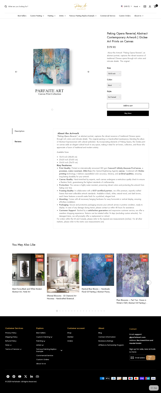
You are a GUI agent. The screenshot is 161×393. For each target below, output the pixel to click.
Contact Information (107, 337)
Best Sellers (22, 15)
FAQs (7, 345)
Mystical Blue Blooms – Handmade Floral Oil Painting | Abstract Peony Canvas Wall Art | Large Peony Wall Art (97, 290)
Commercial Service (107, 15)
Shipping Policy (11, 337)
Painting (51, 15)
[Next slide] (149, 282)
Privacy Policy (10, 333)
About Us (138, 15)
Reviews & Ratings (105, 341)
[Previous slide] (12, 282)
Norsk (136, 6)
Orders (70, 341)
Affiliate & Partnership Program (111, 345)
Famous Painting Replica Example (82, 15)
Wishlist (70, 337)
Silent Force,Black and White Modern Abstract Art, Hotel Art (27, 290)
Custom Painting (36, 15)
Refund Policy (10, 341)
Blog (100, 333)
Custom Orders (125, 15)
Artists (61, 15)
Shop (69, 333)
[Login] (150, 7)
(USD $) (127, 6)
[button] (49, 109)
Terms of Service (12, 349)
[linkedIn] (31, 376)
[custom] (8, 376)
